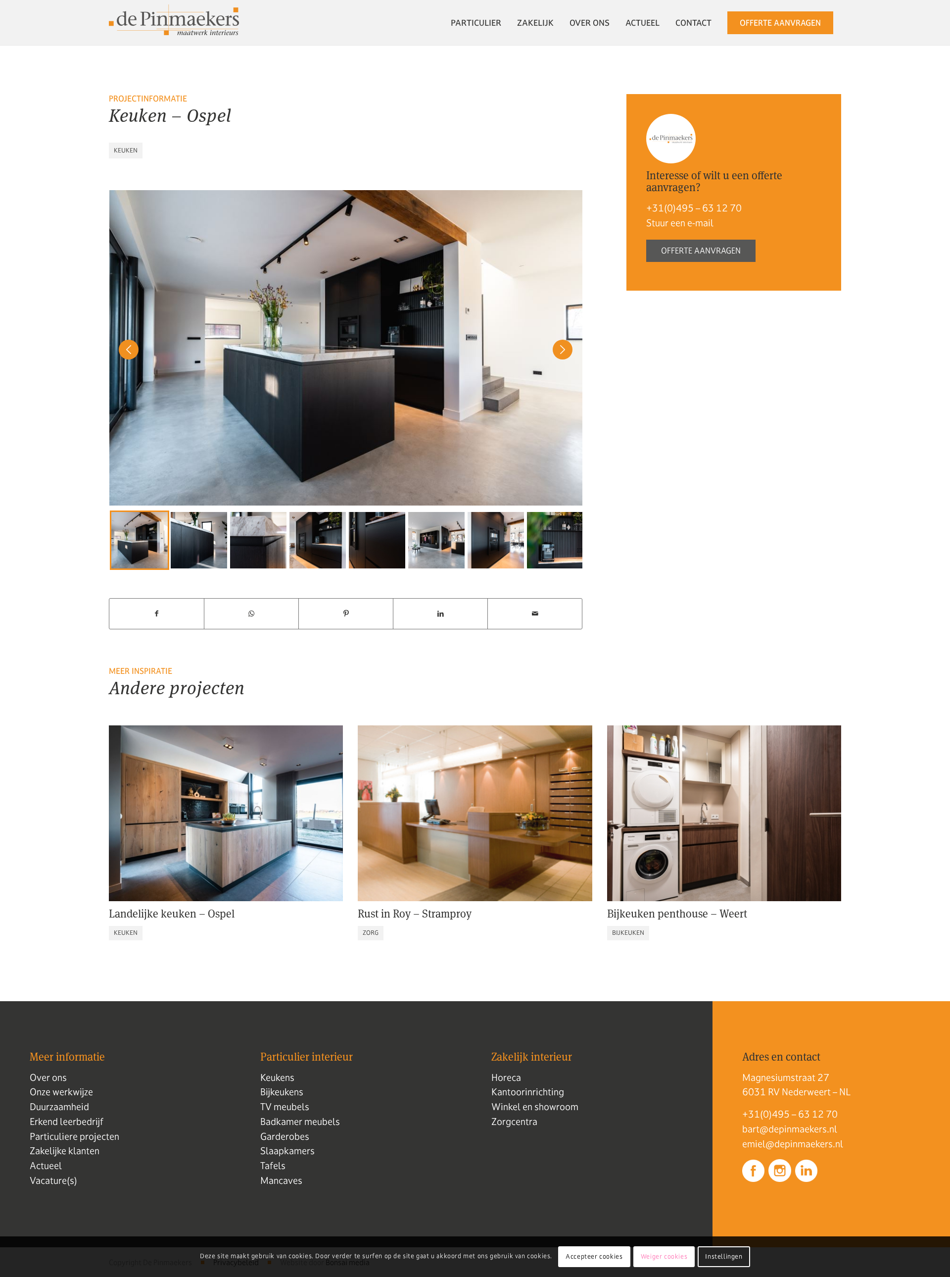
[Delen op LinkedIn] (440, 614)
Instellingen (723, 1257)
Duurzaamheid (59, 1107)
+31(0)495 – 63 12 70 (694, 208)
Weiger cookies (664, 1257)
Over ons (48, 1077)
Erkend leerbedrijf (66, 1121)
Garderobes (284, 1136)
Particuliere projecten (74, 1136)
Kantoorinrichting (527, 1092)
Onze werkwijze (61, 1092)
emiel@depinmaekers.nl (792, 1144)
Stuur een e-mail (679, 223)
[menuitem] (476, 22)
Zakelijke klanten (64, 1151)
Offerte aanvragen (701, 250)
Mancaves (281, 1180)
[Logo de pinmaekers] (174, 22)
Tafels (272, 1166)
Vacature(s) (53, 1180)
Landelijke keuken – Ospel (172, 913)
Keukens (277, 1077)
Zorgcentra (514, 1121)
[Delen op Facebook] (156, 614)
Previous (123, 540)
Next (557, 540)
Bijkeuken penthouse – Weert (677, 913)
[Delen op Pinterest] (346, 614)
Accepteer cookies (594, 1257)
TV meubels (284, 1107)
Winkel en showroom (534, 1107)
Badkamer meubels (300, 1121)
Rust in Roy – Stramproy (415, 913)
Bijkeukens (281, 1092)
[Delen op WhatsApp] (251, 614)
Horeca (506, 1077)
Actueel (46, 1166)
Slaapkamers (287, 1151)
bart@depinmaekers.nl (789, 1129)
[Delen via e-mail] (535, 614)
